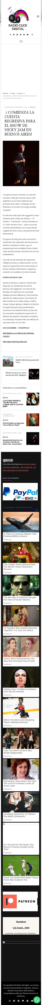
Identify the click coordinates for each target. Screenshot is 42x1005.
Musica (32, 107)
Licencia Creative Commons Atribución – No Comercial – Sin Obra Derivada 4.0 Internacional (19, 467)
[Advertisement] (21, 67)
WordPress (21, 996)
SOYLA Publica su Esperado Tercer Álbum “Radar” (13, 424)
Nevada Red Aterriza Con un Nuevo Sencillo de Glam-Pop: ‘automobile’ (13, 442)
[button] (36, 999)
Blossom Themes (22, 993)
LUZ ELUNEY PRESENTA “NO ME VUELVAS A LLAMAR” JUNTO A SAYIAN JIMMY (13, 404)
